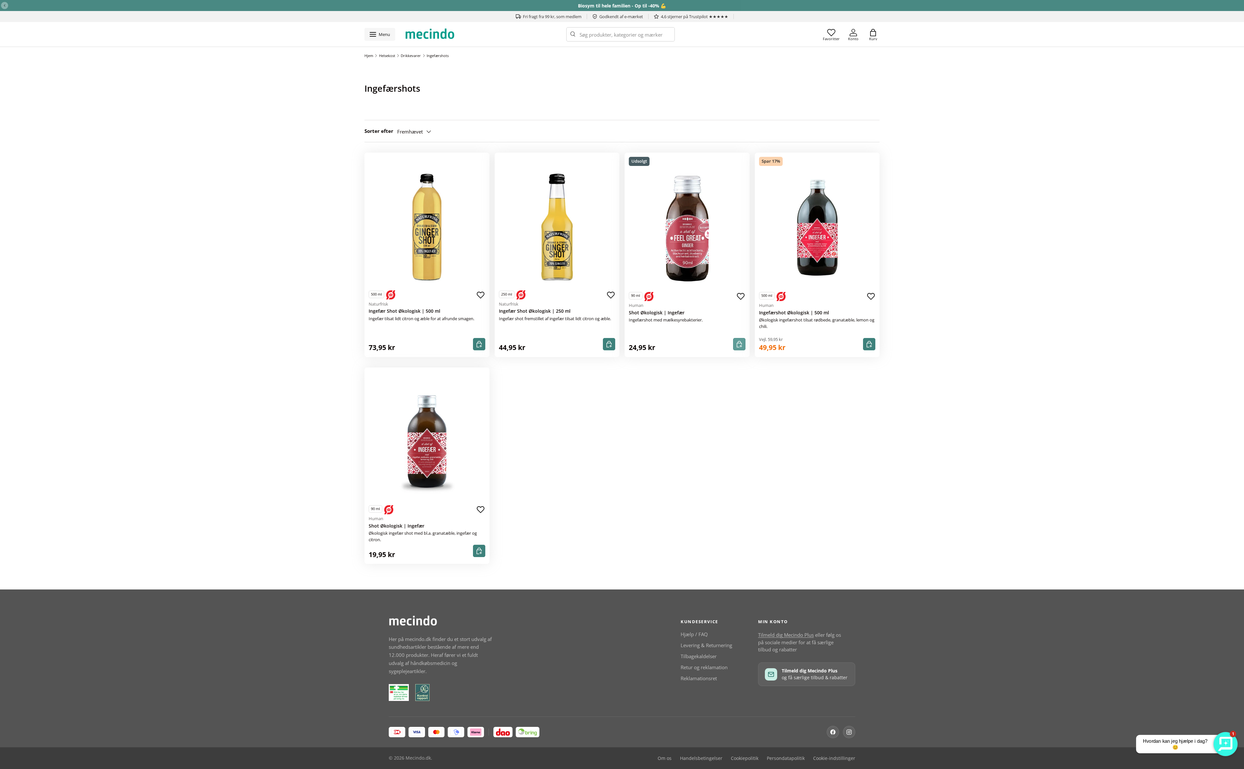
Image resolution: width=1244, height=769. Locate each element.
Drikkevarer (411, 55)
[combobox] (620, 34)
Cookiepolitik (744, 758)
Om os (665, 758)
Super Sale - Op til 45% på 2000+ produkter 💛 (622, 6)
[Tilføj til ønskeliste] (480, 294)
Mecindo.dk (418, 758)
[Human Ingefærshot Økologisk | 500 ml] (817, 228)
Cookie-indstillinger (834, 758)
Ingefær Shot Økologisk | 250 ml (534, 311)
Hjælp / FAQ (694, 634)
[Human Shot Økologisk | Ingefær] (687, 228)
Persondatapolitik (786, 758)
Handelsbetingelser (701, 758)
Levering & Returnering (706, 645)
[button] (873, 34)
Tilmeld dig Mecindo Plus (786, 635)
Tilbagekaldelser (699, 656)
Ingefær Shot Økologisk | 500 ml (404, 311)
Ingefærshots (438, 55)
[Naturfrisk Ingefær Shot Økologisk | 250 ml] (557, 227)
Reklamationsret (699, 678)
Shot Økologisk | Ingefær (657, 313)
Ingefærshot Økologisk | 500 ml (794, 313)
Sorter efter (378, 131)
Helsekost (387, 55)
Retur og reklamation (704, 667)
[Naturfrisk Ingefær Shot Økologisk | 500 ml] (427, 227)
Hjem (368, 55)
